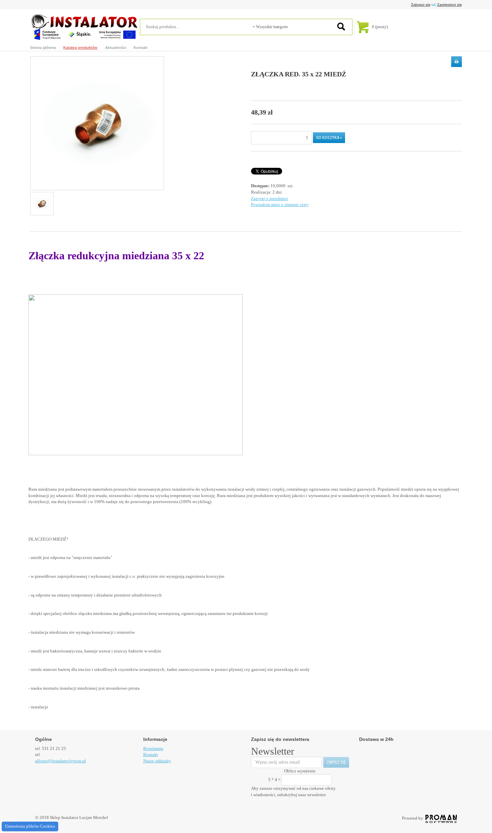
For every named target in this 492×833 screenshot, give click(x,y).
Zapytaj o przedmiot (269, 198)
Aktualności (115, 48)
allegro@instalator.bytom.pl (60, 760)
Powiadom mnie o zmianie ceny (280, 204)
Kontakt (141, 48)
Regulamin (153, 748)
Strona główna (43, 48)
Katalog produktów (80, 48)
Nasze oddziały (157, 760)
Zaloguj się (420, 5)
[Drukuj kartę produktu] (456, 61)
